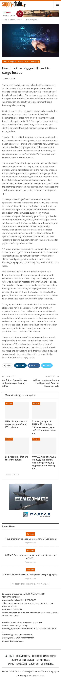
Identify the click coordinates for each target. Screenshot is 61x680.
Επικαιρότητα (23, 62)
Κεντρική (35, 62)
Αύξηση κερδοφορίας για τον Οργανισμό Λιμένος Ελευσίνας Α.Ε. (46, 383)
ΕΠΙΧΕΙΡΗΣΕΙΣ (43, 660)
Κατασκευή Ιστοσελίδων (27, 675)
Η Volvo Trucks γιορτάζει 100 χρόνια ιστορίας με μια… (30, 574)
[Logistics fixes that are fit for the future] (17, 446)
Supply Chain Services (22, 660)
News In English (9, 62)
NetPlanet (41, 675)
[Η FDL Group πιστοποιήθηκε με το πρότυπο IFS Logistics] (17, 410)
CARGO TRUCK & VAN (17, 664)
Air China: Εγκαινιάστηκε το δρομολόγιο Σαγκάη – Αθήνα (14, 383)
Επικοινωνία (47, 664)
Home (11, 656)
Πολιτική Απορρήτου (50, 671)
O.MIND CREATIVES (9, 671)
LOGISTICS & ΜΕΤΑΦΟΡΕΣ (44, 656)
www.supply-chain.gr (19, 625)
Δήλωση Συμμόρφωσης (12, 641)
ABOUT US (34, 664)
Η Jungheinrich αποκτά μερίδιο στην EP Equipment (30, 539)
